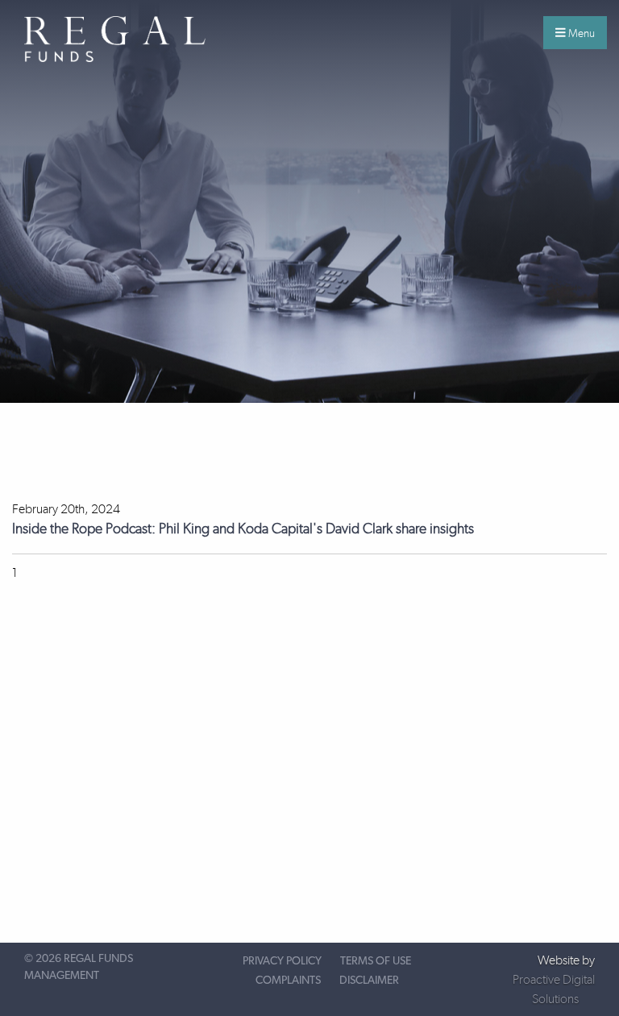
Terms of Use (375, 961)
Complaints (288, 980)
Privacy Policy (282, 961)
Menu (580, 33)
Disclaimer (369, 980)
